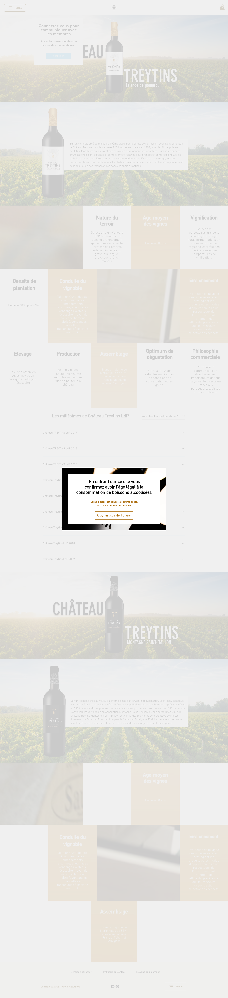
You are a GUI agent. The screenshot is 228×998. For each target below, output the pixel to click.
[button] (114, 515)
